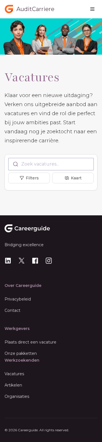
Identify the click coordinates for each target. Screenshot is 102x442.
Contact (12, 310)
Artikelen (13, 385)
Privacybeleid (18, 299)
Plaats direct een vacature (30, 342)
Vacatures (14, 373)
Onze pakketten (21, 353)
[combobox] (51, 164)
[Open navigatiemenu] (92, 9)
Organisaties (17, 396)
